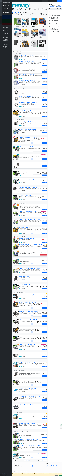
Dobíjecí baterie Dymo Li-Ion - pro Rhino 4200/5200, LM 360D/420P (30, 396)
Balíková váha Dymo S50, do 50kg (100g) (25, 335)
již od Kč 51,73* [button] (45, 56)
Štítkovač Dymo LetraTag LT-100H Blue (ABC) (26, 250)
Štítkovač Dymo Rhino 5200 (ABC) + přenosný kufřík (27, 302)
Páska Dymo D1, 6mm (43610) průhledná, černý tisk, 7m (28, 362)
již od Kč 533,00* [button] (45, 372)
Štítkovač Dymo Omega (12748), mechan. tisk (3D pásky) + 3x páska (30, 219)
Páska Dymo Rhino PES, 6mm (19, 292)
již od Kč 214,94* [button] (45, 97)
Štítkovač (7, 24)
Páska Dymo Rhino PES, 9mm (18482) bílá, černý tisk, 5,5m (28, 423)
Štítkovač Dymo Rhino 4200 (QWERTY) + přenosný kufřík (28, 137)
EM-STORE (19, 471)
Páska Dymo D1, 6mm (18, 360)
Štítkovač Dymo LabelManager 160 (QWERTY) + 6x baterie (28, 439)
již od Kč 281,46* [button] (45, 363)
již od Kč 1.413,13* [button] (44, 196)
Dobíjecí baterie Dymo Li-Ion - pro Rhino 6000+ (26, 404)
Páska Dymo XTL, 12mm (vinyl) (20, 119)
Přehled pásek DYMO (15, 12)
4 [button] (42, 460)
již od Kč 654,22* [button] (45, 122)
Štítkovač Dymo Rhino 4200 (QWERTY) (25, 110)
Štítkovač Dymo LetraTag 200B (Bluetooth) (26, 204)
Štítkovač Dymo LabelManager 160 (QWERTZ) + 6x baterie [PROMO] (30, 445)
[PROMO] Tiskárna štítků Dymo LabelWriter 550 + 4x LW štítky (29, 154)
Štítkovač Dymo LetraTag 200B (20, 203)
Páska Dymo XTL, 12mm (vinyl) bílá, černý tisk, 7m (27, 121)
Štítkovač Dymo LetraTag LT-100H (20, 236)
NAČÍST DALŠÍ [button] (27, 460)
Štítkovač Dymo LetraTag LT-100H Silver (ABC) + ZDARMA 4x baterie (30, 268)
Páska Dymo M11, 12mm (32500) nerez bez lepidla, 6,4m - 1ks (29, 96)
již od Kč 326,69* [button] (45, 295)
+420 (5, 472)
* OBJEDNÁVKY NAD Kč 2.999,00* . (7, 16)
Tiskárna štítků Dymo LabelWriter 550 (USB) (26, 146)
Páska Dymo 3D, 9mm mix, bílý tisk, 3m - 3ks (26, 74)
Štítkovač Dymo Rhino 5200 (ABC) (24, 227)
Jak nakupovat (31, 465)
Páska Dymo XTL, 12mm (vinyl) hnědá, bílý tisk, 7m (27, 371)
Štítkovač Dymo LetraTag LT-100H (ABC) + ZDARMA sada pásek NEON (30, 244)
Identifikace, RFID (48, 468)
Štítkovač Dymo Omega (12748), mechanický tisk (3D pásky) (29, 179)
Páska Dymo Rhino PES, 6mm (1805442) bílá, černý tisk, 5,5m (29, 294)
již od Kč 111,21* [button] (45, 62)
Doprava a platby (32, 467)
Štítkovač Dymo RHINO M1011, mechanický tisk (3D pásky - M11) (29, 311)
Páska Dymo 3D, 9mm (18, 53)
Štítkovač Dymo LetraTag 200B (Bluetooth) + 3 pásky (27, 211)
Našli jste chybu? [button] (24, 471)
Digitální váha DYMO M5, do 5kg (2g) (25, 195)
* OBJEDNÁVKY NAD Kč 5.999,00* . (7, 20)
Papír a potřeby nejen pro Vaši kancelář (51, 465)
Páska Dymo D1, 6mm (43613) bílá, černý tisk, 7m (27, 414)
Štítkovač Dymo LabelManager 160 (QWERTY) (26, 433)
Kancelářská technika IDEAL (55, 468)
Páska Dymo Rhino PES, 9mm (19, 422)
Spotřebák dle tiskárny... (6, 2)
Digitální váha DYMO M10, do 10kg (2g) (25, 284)
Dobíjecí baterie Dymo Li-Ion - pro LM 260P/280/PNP (27, 352)
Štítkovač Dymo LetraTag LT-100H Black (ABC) (26, 238)
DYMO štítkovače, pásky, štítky (50, 466)
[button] (46, 460)
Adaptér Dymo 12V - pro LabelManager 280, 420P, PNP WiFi (28, 162)
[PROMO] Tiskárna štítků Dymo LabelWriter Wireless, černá (29, 453)
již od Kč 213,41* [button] (45, 103)
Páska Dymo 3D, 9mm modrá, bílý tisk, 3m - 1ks (27, 80)
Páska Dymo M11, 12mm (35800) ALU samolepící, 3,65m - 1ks (29, 102)
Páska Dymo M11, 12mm (19, 88)
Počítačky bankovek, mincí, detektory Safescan (52, 467)
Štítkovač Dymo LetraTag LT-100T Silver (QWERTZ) (27, 344)
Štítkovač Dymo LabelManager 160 (21, 431)
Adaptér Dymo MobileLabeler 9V (24, 276)
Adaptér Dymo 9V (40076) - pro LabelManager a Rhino (28, 187)
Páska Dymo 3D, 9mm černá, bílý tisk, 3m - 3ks (26, 61)
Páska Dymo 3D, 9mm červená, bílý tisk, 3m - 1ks (27, 67)
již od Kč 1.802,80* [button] (44, 285)
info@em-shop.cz (5, 473)
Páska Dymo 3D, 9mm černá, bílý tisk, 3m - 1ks (26, 55)
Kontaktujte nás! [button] (59, 6)
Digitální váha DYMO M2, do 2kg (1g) (25, 171)
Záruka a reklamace (32, 468)
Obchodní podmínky (32, 466)
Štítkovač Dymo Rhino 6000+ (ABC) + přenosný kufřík (27, 327)
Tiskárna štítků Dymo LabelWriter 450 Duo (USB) (27, 379)
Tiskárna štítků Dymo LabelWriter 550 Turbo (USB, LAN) (28, 259)
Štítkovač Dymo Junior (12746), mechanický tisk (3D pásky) (28, 129)
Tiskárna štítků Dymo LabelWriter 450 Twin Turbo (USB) (28, 319)
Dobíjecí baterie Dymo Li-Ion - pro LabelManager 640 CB (28, 388)
